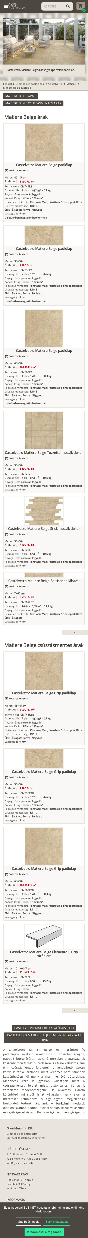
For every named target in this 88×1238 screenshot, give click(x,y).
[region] (44, 1220)
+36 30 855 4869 (37, 1158)
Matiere (71, 84)
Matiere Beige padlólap (17, 87)
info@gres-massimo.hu (20, 1163)
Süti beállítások (28, 1221)
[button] (20, 96)
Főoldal (7, 84)
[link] (44, 1028)
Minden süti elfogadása (44, 1232)
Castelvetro (55, 84)
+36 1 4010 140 (16, 1158)
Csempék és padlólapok (30, 84)
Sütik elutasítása (56, 1221)
